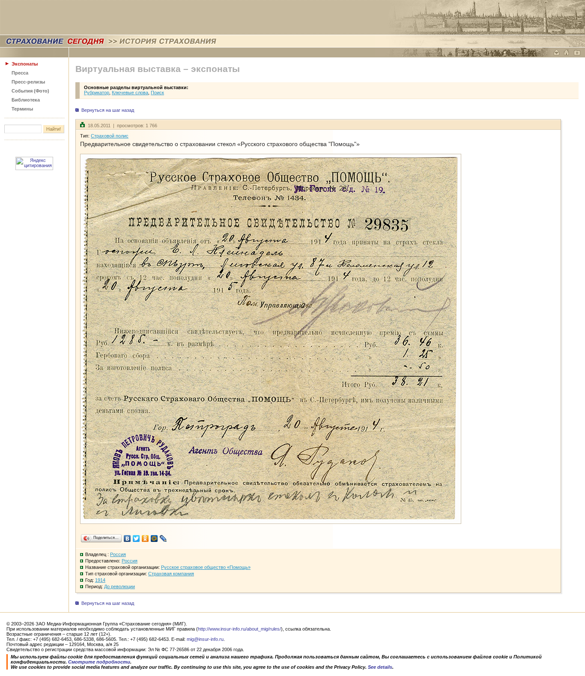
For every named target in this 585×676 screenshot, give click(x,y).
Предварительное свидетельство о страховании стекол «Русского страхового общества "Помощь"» (220, 144)
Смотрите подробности (99, 661)
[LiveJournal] (163, 538)
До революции (119, 586)
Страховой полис (109, 135)
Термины (22, 108)
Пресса (20, 72)
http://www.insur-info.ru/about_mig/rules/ (239, 628)
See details (380, 667)
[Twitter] (136, 538)
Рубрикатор (96, 92)
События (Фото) (30, 90)
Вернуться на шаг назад (107, 110)
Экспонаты (25, 63)
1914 (100, 580)
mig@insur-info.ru (205, 639)
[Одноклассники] (145, 538)
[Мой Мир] (154, 538)
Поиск (157, 92)
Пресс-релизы (28, 81)
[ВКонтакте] (127, 538)
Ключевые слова (130, 92)
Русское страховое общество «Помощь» (206, 567)
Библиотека (26, 99)
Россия (118, 554)
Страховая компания (171, 573)
